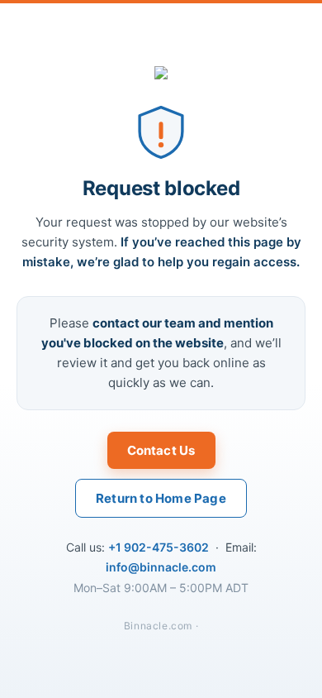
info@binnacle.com (161, 567)
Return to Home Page (161, 498)
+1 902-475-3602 (158, 547)
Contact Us (161, 450)
